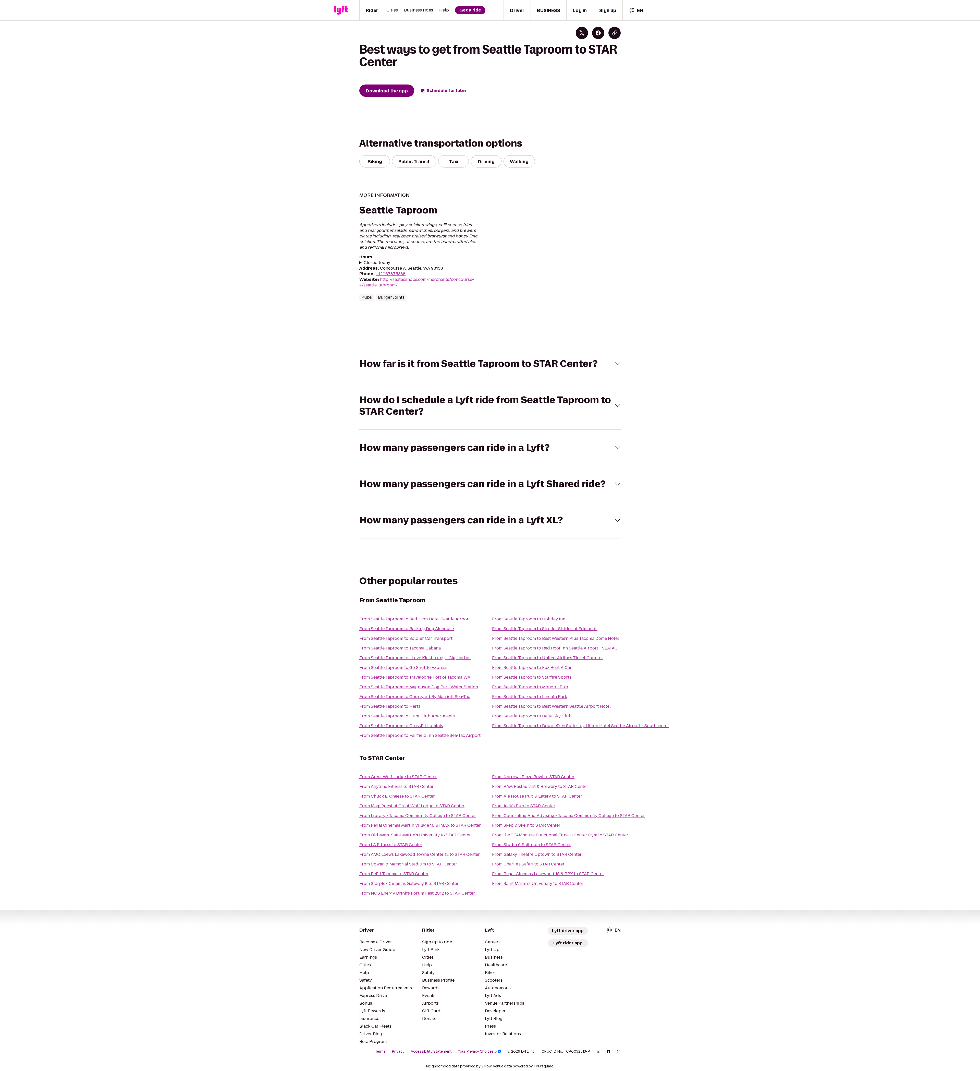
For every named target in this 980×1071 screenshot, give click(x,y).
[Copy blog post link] (614, 33)
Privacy (398, 1051)
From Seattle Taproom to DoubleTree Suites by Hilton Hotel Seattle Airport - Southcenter (580, 726)
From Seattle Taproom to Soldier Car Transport (405, 638)
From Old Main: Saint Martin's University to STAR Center (415, 835)
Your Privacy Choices (476, 1051)
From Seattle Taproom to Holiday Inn (528, 619)
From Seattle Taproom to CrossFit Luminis (401, 726)
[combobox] (636, 10)
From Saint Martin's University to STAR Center (537, 883)
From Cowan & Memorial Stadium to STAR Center (408, 864)
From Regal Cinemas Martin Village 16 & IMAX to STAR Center (420, 825)
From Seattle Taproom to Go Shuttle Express (403, 667)
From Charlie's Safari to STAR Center (528, 864)
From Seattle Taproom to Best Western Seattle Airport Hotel (551, 706)
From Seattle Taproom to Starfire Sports (531, 677)
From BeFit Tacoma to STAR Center (393, 874)
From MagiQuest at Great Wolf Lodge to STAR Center (411, 806)
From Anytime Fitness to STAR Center (396, 786)
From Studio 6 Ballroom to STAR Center (531, 845)
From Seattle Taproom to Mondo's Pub (530, 687)
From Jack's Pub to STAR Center (523, 806)
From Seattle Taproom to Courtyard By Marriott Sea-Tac (414, 697)
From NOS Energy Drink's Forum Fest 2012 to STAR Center (417, 893)
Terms (380, 1051)
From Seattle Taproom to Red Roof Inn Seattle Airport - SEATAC (555, 648)
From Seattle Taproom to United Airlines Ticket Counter (547, 658)
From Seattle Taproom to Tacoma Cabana (400, 648)
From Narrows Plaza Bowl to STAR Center (533, 777)
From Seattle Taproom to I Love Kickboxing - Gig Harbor (415, 658)
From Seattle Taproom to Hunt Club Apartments (407, 716)
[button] (490, 363)
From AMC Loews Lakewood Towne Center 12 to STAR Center (419, 854)
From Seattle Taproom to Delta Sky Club (532, 716)
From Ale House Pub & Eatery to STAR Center (537, 796)
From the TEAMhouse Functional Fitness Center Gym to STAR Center (560, 835)
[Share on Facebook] (598, 33)
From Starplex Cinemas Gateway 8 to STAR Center (409, 883)
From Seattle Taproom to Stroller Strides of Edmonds (544, 629)
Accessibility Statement (431, 1051)
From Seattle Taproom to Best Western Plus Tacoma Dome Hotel (555, 638)
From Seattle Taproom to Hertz (389, 706)
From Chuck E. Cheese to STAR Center (397, 796)
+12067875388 (391, 274)
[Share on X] (582, 33)
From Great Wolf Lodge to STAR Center (398, 777)
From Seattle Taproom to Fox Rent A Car (532, 667)
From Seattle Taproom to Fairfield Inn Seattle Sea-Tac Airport (420, 735)
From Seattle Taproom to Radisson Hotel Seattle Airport (414, 619)
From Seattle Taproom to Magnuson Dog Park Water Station (418, 687)
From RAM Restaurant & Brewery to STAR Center (540, 786)
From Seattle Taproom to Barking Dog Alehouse (406, 629)
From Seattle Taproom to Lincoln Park (529, 697)
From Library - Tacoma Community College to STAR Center (417, 816)
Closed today (377, 263)
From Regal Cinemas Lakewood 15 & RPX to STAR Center (548, 874)
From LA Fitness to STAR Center (390, 845)
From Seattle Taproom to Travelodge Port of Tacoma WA (414, 677)
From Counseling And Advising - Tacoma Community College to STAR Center (568, 816)
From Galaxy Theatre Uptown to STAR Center (537, 854)
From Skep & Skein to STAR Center (526, 825)
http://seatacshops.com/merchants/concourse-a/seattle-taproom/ (416, 282)
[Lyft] (341, 10)
